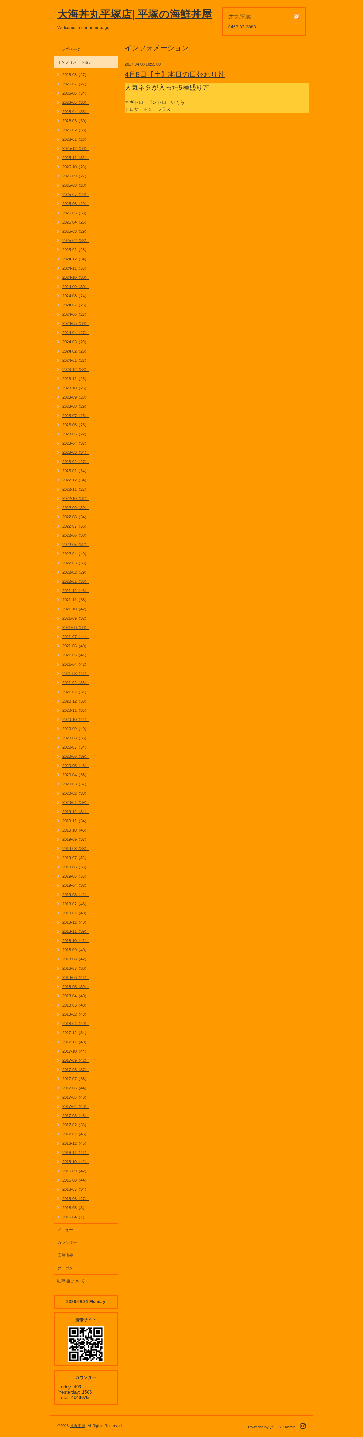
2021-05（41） (75, 655)
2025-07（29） (75, 194)
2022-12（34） (75, 480)
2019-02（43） (75, 904)
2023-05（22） (75, 434)
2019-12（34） (75, 812)
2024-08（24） (75, 296)
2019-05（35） (75, 876)
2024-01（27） (75, 360)
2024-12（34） (75, 259)
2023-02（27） (75, 462)
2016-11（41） (75, 1152)
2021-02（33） (75, 683)
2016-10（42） (75, 1162)
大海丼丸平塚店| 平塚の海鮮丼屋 (134, 14)
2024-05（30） (75, 323)
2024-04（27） (75, 333)
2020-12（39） (75, 701)
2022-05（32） (75, 544)
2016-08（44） (75, 1180)
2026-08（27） (75, 75)
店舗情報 (65, 1255)
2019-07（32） (75, 858)
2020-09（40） (75, 729)
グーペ (275, 1427)
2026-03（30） (75, 121)
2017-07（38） (75, 1079)
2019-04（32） (75, 885)
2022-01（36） (75, 581)
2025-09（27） (75, 176)
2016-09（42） (75, 1171)
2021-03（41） (75, 673)
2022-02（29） (75, 572)
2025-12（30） (75, 148)
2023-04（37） (75, 443)
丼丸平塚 (77, 1426)
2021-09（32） (75, 618)
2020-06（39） (75, 756)
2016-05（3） (74, 1208)
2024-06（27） (75, 314)
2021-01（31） (75, 692)
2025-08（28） (75, 185)
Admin (290, 1427)
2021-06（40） (75, 646)
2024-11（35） (75, 268)
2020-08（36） (75, 738)
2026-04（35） (75, 111)
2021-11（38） (75, 600)
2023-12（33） (75, 369)
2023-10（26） (75, 388)
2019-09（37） (75, 839)
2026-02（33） (75, 130)
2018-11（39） (75, 931)
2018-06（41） (75, 977)
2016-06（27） (75, 1198)
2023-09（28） (75, 397)
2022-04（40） (75, 554)
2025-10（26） (75, 167)
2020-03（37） (75, 784)
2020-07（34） (75, 747)
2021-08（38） (75, 627)
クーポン (65, 1268)
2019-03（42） (75, 894)
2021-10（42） (75, 609)
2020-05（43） (75, 765)
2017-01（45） (75, 1134)
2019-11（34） (75, 821)
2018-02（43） (75, 1014)
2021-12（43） (75, 590)
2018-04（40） (75, 996)
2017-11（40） (75, 1042)
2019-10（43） (75, 830)
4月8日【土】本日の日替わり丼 (175, 74)
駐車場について (71, 1281)
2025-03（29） (75, 231)
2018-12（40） (75, 922)
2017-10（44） (75, 1051)
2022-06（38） (75, 535)
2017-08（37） (75, 1069)
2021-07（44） (75, 637)
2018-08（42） (75, 959)
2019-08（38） (75, 848)
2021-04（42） (75, 664)
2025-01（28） (75, 250)
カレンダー (67, 1242)
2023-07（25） (75, 415)
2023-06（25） (75, 425)
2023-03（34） (75, 452)
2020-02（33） (75, 793)
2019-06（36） (75, 867)
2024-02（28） (75, 351)
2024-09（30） (75, 286)
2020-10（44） (75, 719)
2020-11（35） (75, 710)
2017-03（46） (75, 1116)
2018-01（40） (75, 1023)
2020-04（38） (75, 775)
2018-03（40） (75, 1005)
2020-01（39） (75, 802)
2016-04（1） (74, 1217)
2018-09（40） (75, 950)
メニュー (65, 1230)
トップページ (69, 49)
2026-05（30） (75, 102)
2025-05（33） (75, 213)
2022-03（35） (75, 563)
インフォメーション (75, 62)
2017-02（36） (75, 1125)
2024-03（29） (75, 342)
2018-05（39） (75, 987)
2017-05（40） (75, 1097)
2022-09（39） (75, 508)
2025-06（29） (75, 204)
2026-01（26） (75, 139)
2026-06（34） (75, 93)
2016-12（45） (75, 1143)
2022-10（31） (75, 498)
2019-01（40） (75, 913)
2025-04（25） (75, 222)
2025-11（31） (75, 158)
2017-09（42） (75, 1060)
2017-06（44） (75, 1088)
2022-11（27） (75, 489)
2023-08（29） (75, 406)
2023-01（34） (75, 471)
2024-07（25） (75, 305)
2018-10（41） (75, 941)
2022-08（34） (75, 517)
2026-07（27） (75, 84)
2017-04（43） (75, 1106)
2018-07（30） (75, 968)
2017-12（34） (75, 1033)
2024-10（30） (75, 277)
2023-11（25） (75, 379)
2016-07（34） (75, 1189)
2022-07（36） (75, 526)
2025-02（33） (75, 240)
